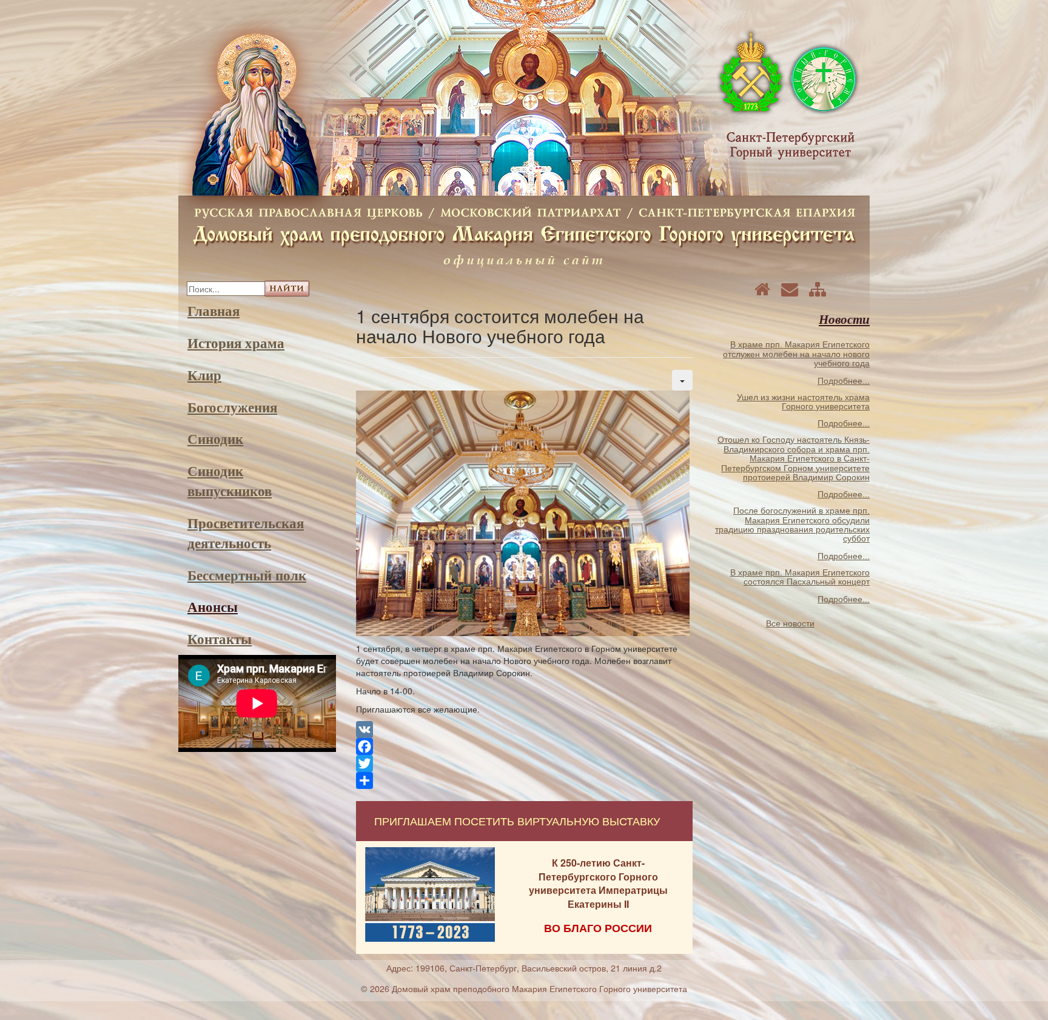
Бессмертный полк (246, 575)
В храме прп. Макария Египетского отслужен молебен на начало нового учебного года (796, 354)
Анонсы (212, 606)
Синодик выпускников (229, 480)
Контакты (219, 638)
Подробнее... (844, 381)
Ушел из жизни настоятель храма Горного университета (803, 401)
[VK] (524, 729)
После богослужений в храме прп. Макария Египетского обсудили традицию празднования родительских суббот (792, 524)
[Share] (524, 780)
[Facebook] (524, 746)
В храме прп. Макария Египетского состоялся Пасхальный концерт (800, 577)
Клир (204, 374)
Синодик (215, 438)
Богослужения (232, 407)
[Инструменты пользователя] (682, 380)
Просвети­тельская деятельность (245, 532)
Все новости (790, 623)
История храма (235, 342)
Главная (213, 310)
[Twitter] (524, 763)
